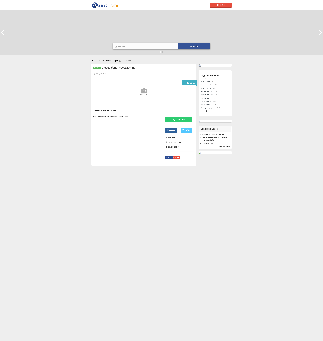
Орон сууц (118, 61)
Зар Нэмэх (221, 5)
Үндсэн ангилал (210, 75)
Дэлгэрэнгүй (224, 146)
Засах (169, 157)
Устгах (177, 157)
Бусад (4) (204, 111)
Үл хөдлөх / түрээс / (104, 61)
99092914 (180, 120)
